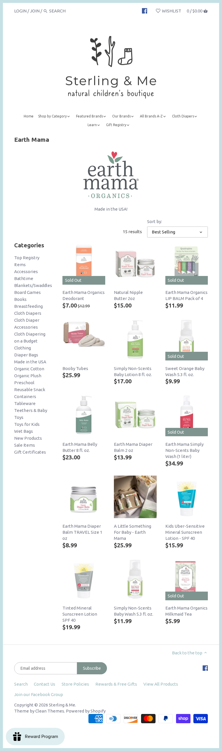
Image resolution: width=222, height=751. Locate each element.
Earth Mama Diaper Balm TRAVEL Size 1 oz (82, 532)
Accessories (26, 271)
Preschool (24, 382)
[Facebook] (144, 10)
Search (21, 684)
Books (20, 299)
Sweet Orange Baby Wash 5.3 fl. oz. (184, 371)
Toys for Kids (27, 424)
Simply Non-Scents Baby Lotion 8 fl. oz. (133, 371)
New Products (28, 438)
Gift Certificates (30, 452)
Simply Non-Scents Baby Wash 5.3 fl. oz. (133, 610)
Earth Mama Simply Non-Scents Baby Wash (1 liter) (184, 450)
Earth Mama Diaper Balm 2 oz (133, 447)
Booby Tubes (75, 368)
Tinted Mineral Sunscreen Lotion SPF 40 (79, 614)
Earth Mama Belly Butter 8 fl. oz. (79, 447)
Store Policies (75, 684)
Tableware (25, 403)
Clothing (22, 347)
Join (35, 10)
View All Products (160, 684)
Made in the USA (30, 361)
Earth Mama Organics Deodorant (83, 295)
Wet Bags (23, 431)
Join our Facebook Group (38, 694)
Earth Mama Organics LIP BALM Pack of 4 (186, 295)
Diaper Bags (26, 354)
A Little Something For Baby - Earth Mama (132, 532)
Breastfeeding (28, 306)
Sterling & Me (62, 704)
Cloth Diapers (27, 313)
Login (20, 10)
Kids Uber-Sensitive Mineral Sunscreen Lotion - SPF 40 (185, 532)
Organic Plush (27, 375)
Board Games (27, 292)
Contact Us (44, 684)
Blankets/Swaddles (33, 285)
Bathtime (23, 278)
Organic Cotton (29, 368)
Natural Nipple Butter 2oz (128, 295)
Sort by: (154, 221)
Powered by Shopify (86, 710)
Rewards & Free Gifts (116, 684)
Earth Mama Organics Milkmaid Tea (186, 610)
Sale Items (24, 445)
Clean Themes (49, 710)
